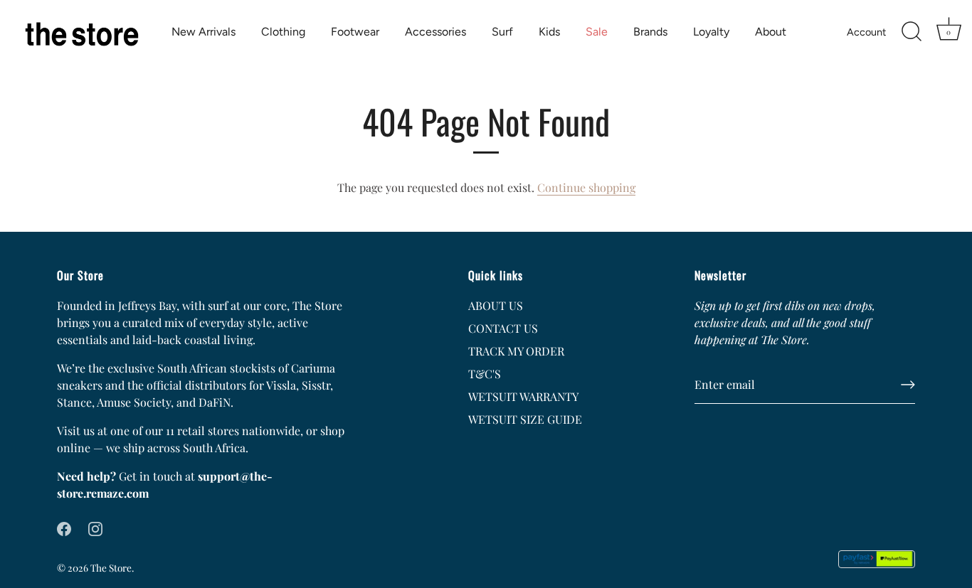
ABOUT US (495, 305)
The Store (111, 567)
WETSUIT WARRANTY (523, 396)
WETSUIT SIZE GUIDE (525, 419)
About (770, 31)
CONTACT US (503, 328)
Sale (597, 31)
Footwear (355, 31)
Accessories (435, 31)
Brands (650, 31)
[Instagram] (95, 527)
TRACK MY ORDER (516, 350)
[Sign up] (908, 385)
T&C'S (484, 373)
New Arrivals (203, 31)
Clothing (283, 31)
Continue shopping (586, 187)
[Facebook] (64, 527)
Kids (549, 31)
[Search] (911, 32)
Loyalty (711, 31)
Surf (502, 31)
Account (866, 32)
